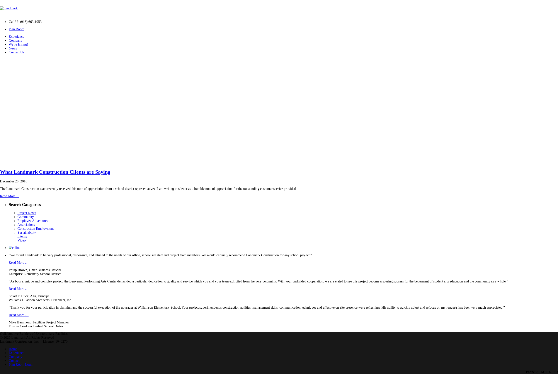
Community (25, 217)
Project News (26, 213)
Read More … (19, 262)
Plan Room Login (21, 364)
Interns (22, 236)
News (13, 48)
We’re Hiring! (18, 44)
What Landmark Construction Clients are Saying (55, 172)
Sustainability (26, 232)
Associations (26, 224)
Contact (14, 360)
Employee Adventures (32, 221)
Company (15, 40)
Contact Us (16, 52)
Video (21, 240)
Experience (16, 36)
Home (13, 349)
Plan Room (16, 29)
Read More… (9, 196)
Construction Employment (35, 228)
